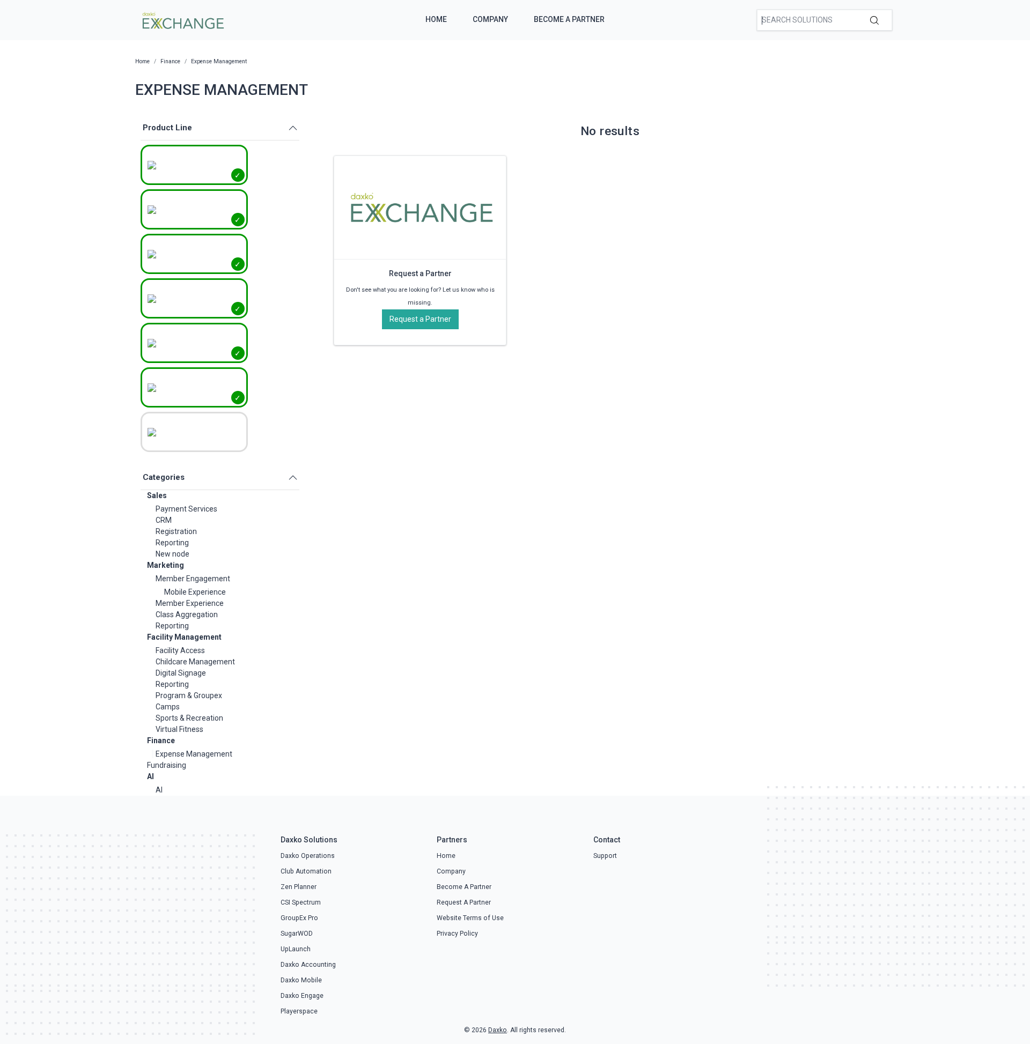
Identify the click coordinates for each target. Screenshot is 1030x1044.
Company (490, 19)
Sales (157, 495)
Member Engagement (193, 578)
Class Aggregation (187, 614)
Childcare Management (195, 661)
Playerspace (299, 1011)
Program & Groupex (189, 695)
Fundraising (166, 765)
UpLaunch (296, 949)
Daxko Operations (308, 856)
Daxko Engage (302, 995)
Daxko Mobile (301, 980)
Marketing (165, 565)
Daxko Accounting (308, 964)
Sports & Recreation (189, 718)
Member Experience (190, 603)
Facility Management (184, 637)
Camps (168, 706)
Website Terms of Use (470, 918)
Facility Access (180, 650)
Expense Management (194, 754)
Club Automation (306, 871)
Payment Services (186, 509)
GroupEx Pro (299, 918)
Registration (176, 531)
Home (436, 19)
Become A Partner (569, 19)
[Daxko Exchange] (182, 19)
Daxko (497, 1030)
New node (172, 554)
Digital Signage (181, 673)
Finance (161, 740)
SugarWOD (297, 933)
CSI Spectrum (301, 902)
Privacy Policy (457, 933)
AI (150, 776)
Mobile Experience (195, 592)
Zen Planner (299, 887)
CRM (164, 520)
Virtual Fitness (179, 729)
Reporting (172, 542)
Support (605, 856)
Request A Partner (464, 902)
